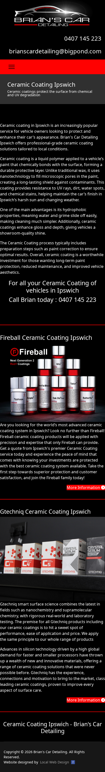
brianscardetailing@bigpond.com (55, 51)
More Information (84, 487)
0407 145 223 (82, 38)
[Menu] (12, 66)
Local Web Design (54, 762)
